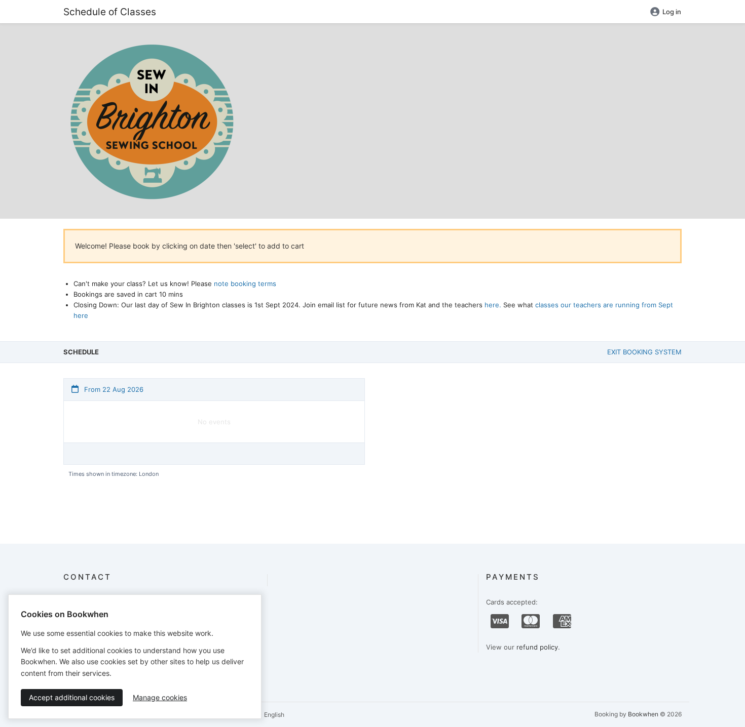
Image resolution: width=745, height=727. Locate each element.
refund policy (537, 647)
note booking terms (245, 283)
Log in (671, 12)
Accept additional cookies (72, 697)
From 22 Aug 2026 (112, 389)
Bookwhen (643, 714)
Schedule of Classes (109, 12)
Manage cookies (160, 697)
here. (493, 305)
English (273, 714)
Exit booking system (644, 352)
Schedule (81, 352)
